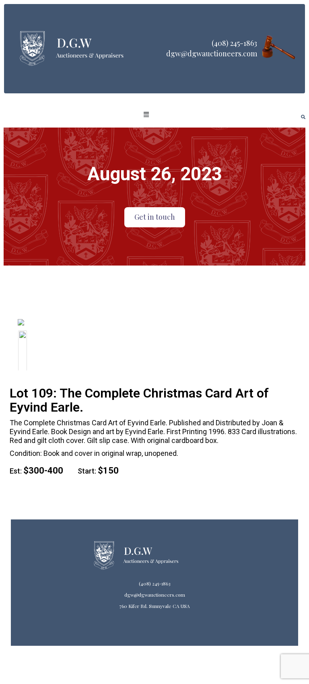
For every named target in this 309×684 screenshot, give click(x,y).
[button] (146, 114)
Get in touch (154, 217)
